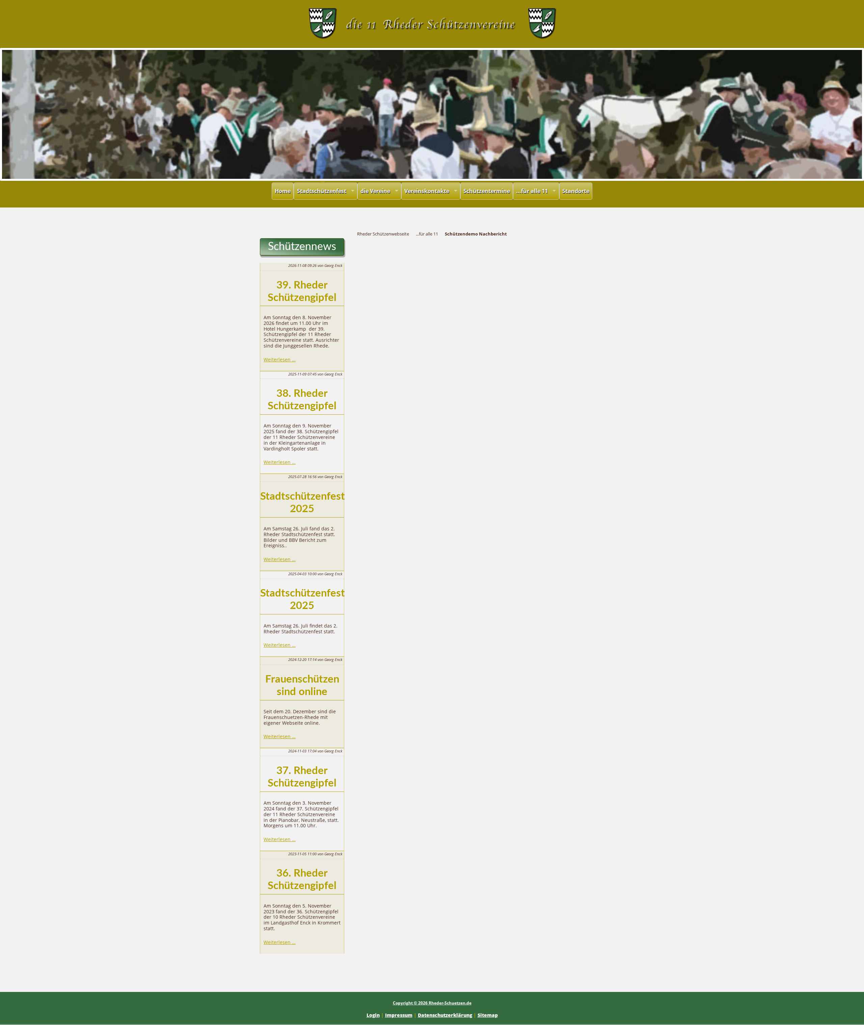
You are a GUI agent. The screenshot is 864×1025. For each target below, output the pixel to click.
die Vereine (375, 191)
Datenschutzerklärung (445, 1015)
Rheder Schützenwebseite (383, 234)
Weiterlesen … (280, 359)
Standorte (575, 191)
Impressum (398, 1015)
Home (283, 191)
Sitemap (488, 1015)
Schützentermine (486, 191)
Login (373, 1015)
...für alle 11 (532, 191)
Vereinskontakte (426, 191)
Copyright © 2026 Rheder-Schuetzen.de (432, 1002)
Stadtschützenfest (321, 191)
